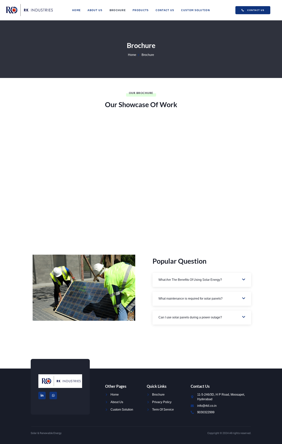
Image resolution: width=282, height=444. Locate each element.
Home (76, 10)
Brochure (118, 10)
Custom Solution (195, 10)
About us (94, 10)
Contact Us (165, 10)
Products (141, 10)
